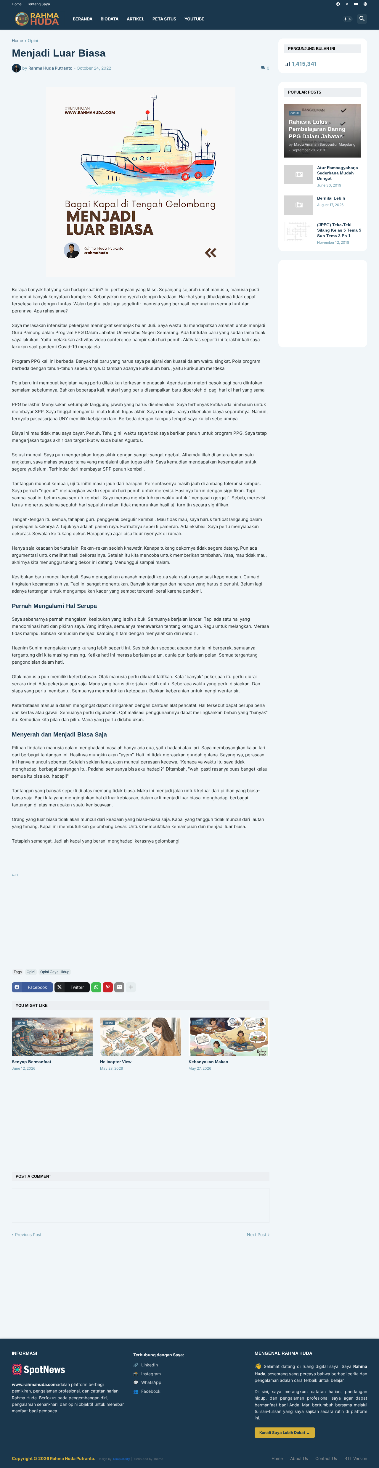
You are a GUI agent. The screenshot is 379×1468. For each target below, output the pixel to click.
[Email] (119, 987)
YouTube (194, 18)
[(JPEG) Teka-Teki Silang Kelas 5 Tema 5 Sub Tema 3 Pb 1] (298, 231)
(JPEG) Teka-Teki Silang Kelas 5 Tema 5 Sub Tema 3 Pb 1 (339, 230)
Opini (33, 40)
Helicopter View (115, 1061)
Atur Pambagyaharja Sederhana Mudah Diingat (337, 173)
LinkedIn (145, 1364)
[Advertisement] (140, 920)
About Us (299, 1458)
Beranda (82, 18)
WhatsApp (147, 1382)
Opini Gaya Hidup (54, 972)
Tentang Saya (38, 4)
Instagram (147, 1373)
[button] (348, 19)
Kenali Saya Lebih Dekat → (284, 1432)
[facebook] (338, 4)
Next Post (256, 1234)
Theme (158, 1459)
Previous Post (28, 1234)
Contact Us (326, 1458)
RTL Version (355, 1458)
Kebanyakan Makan (208, 1061)
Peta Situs (164, 18)
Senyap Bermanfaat (31, 1061)
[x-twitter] (347, 4)
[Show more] (131, 987)
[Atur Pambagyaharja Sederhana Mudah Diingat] (298, 174)
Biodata (109, 18)
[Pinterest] (108, 987)
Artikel (135, 18)
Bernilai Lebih (331, 198)
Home (17, 4)
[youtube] (356, 4)
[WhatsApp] (96, 987)
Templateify (121, 1459)
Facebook (146, 1391)
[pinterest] (365, 4)
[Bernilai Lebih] (298, 205)
